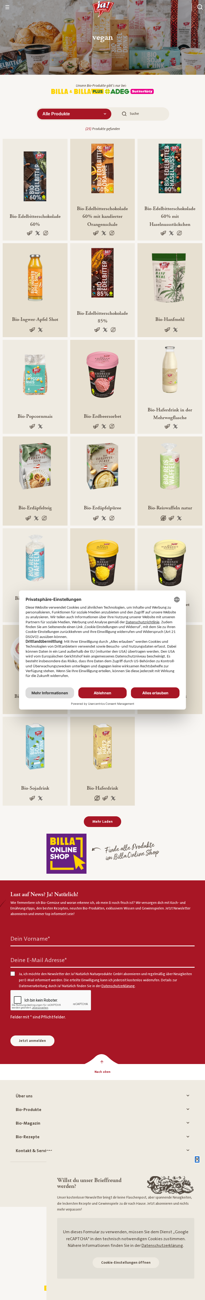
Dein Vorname (30, 939)
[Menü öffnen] (7, 7)
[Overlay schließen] (197, 1159)
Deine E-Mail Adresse (38, 960)
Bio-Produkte (28, 1109)
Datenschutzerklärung (162, 1245)
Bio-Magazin (28, 1123)
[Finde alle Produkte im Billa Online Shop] (66, 854)
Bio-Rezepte (28, 1136)
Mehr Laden (102, 822)
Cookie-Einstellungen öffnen (126, 1262)
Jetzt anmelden (32, 1041)
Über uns (24, 1096)
